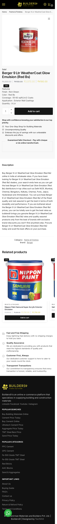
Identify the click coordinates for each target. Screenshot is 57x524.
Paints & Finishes (15, 12)
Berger (30, 242)
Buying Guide (8, 488)
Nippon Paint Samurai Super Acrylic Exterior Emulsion (23, 308)
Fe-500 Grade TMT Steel (13, 455)
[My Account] (45, 4)
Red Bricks (7, 463)
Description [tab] (8, 165)
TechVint (39, 519)
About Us (6, 484)
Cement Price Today (11, 417)
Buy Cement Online (10, 421)
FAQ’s (4, 491)
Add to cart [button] (24, 318)
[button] (49, 5)
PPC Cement (8, 446)
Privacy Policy (8, 500)
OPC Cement (8, 451)
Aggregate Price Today (12, 428)
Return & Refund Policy (12, 504)
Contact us (7, 496)
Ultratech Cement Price (12, 425)
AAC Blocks (7, 468)
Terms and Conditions (12, 509)
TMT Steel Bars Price (11, 432)
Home (4, 12)
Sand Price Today (10, 435)
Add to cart (34, 111)
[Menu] (6, 4)
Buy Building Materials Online (15, 414)
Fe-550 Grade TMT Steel (13, 459)
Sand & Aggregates (11, 472)
